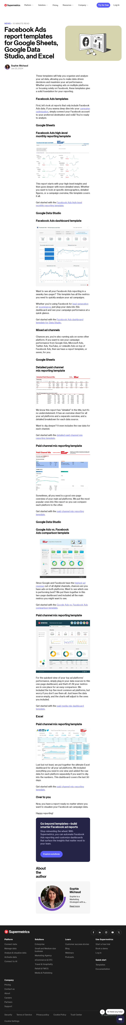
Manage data (10, 948)
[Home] (12, 5)
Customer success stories (77, 944)
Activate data (10, 957)
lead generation (80, 303)
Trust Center (76, 1015)
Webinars (69, 953)
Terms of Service (24, 1015)
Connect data (10, 944)
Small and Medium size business (45, 949)
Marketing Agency (43, 955)
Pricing (55, 5)
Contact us (9, 989)
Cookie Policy (59, 1015)
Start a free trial (103, 944)
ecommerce (45, 307)
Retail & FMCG (41, 968)
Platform (27, 5)
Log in (98, 953)
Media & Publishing (43, 973)
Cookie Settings (11, 1021)
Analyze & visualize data (15, 953)
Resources (67, 5)
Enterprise (39, 944)
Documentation (103, 969)
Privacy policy (42, 1015)
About (7, 993)
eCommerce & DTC (43, 960)
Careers (8, 998)
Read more (75, 906)
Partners (8, 1002)
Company (82, 5)
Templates (100, 964)
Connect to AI (10, 961)
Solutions (42, 5)
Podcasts (69, 957)
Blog (67, 948)
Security (8, 1015)
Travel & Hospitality (44, 964)
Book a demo (102, 948)
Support (8, 1006)
